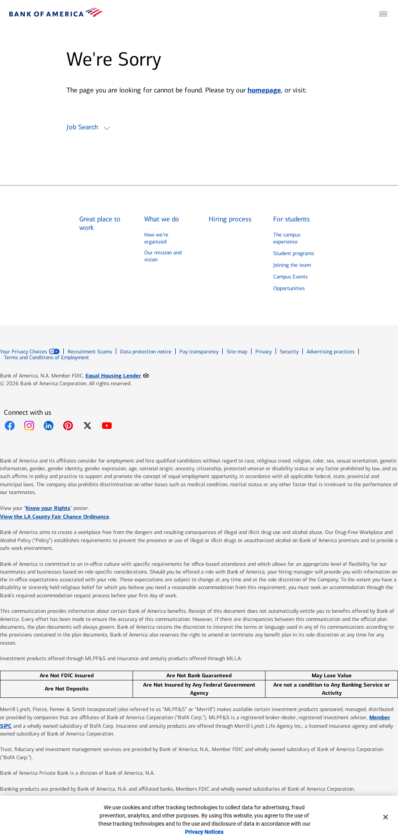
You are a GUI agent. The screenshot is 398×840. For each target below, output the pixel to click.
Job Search (82, 127)
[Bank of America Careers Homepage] (56, 15)
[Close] (385, 817)
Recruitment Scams (90, 351)
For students (291, 219)
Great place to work (99, 223)
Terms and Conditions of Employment (46, 357)
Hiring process (230, 219)
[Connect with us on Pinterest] (68, 425)
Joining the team (292, 265)
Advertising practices (330, 351)
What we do (161, 219)
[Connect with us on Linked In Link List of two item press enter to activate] (48, 425)
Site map (237, 351)
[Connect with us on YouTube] (107, 425)
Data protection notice (145, 351)
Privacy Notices (204, 832)
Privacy (263, 351)
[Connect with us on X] (87, 425)
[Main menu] (383, 14)
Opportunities (289, 288)
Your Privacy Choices (23, 352)
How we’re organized (156, 238)
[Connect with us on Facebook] (9, 425)
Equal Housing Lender (117, 375)
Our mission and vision (163, 256)
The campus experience (286, 238)
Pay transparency (199, 351)
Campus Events (290, 276)
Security (289, 351)
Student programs (293, 253)
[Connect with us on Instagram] (29, 425)
